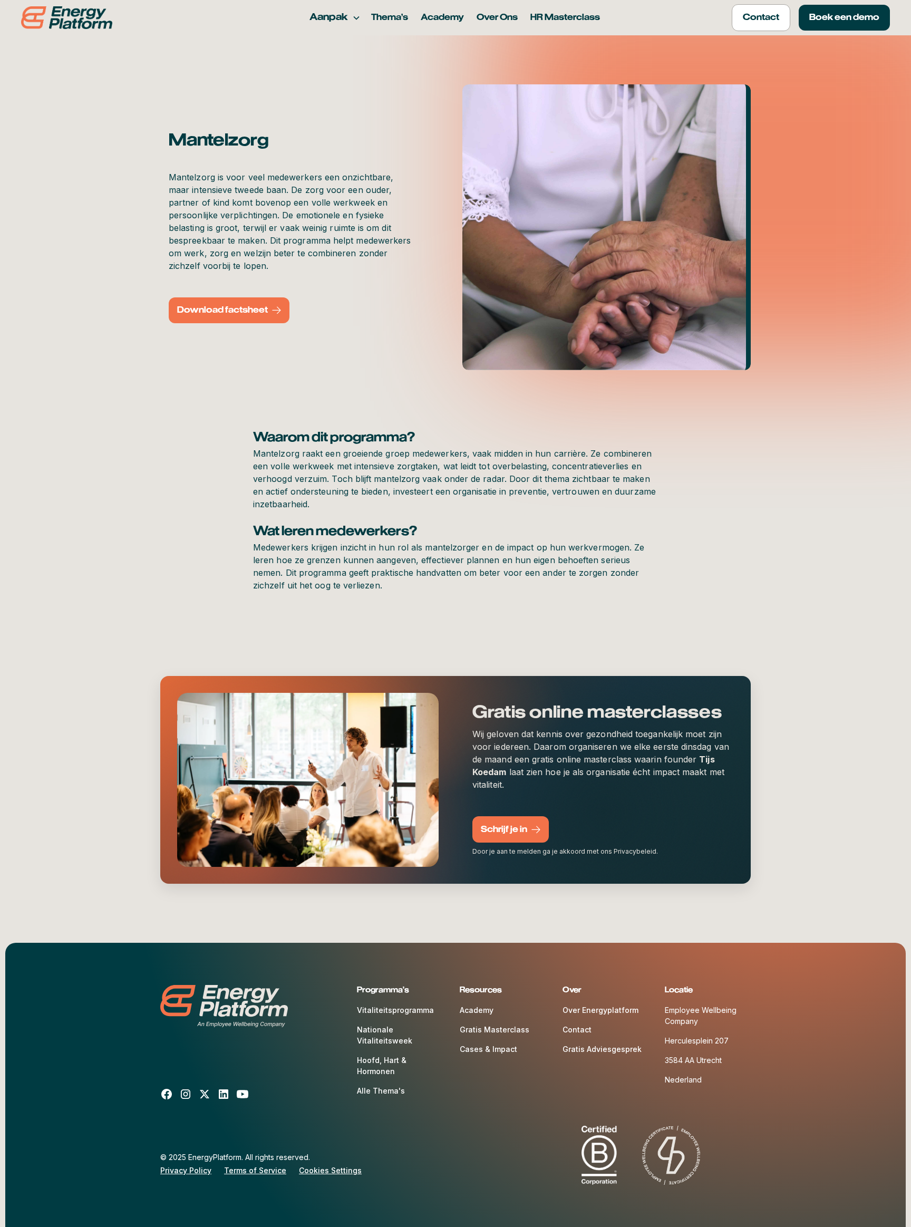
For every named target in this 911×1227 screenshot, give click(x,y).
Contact (577, 1029)
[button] (335, 17)
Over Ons (497, 18)
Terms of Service (255, 1170)
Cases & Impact (488, 1049)
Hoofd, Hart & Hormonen (381, 1066)
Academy (442, 18)
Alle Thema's (381, 1090)
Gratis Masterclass (494, 1029)
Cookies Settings (330, 1170)
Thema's (389, 18)
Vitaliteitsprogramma (395, 1010)
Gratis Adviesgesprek (602, 1049)
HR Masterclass (565, 18)
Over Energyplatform (600, 1010)
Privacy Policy (185, 1170)
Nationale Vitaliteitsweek (384, 1035)
